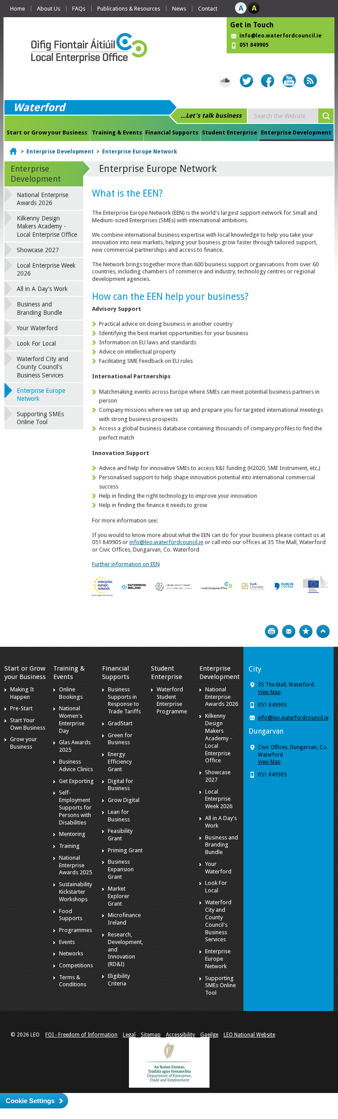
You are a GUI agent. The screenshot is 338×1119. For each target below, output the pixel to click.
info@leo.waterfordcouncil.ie (280, 36)
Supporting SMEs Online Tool (40, 417)
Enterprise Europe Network (139, 152)
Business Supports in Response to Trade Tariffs (124, 700)
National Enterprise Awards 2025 (75, 865)
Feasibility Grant (120, 835)
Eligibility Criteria (119, 980)
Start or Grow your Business (47, 132)
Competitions (76, 965)
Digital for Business (120, 785)
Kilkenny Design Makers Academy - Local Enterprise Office (47, 226)
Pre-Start (21, 708)
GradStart (120, 723)
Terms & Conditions (72, 981)
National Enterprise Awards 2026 (42, 198)
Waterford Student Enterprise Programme (172, 700)
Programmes (75, 930)
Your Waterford (37, 328)
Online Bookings (71, 693)
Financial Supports (171, 132)
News (179, 8)
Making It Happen (22, 693)
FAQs (78, 8)
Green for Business (120, 739)
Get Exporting (76, 781)
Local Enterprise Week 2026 (46, 269)
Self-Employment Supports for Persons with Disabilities (75, 807)
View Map (269, 692)
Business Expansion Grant (121, 869)
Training (69, 846)
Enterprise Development (296, 132)
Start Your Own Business (27, 724)
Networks (71, 953)
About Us (48, 8)
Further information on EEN (126, 564)
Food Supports (70, 915)
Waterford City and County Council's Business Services (42, 366)
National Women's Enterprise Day (71, 719)
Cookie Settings (30, 1100)
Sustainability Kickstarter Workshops (75, 892)
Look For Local (36, 343)
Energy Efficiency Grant (120, 761)
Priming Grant (125, 850)
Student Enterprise (229, 132)
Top (323, 631)
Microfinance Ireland (124, 919)
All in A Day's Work (42, 288)
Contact (207, 8)
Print (271, 631)
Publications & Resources (128, 8)
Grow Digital (124, 800)
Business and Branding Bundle (39, 308)
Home (17, 8)
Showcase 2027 (38, 250)
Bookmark (305, 631)
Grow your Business (23, 743)
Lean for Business (119, 816)
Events (67, 942)
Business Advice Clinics (76, 765)
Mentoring (72, 834)
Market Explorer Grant (118, 896)
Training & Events (117, 132)
